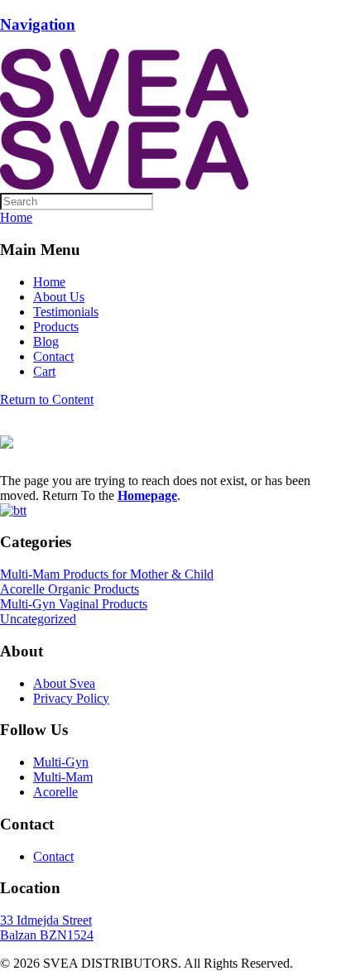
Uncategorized (38, 619)
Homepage (147, 495)
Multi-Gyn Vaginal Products (73, 604)
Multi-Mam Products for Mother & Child (107, 574)
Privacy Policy (71, 698)
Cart (44, 371)
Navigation (37, 24)
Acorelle (55, 792)
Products (56, 327)
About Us (58, 297)
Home (49, 282)
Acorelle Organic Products (69, 589)
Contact (53, 356)
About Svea (64, 683)
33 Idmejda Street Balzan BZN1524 (47, 927)
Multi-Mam (63, 777)
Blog (46, 341)
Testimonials (65, 312)
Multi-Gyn (61, 762)
